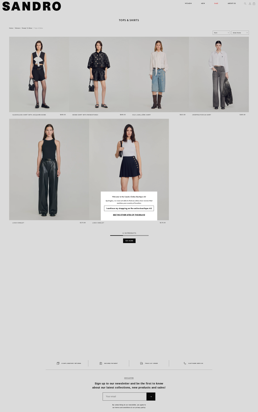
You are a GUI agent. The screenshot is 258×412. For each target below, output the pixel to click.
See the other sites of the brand (129, 215)
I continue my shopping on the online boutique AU (129, 208)
